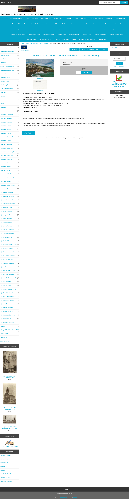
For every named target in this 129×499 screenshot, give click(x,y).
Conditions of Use (5, 462)
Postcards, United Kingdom (46, 39)
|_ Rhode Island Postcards (9, 293)
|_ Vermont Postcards (9, 307)
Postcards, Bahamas (120, 24)
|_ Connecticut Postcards (9, 203)
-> (9, 189)
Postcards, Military (74, 34)
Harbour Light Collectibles (96, 18)
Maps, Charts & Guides (37, 24)
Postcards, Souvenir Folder (116, 34)
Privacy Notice (4, 459)
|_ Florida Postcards (9, 211)
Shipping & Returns (5, 455)
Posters (74, 39)
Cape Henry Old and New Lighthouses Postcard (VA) (9, 427)
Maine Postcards (44, 43)
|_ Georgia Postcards (9, 215)
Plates (72, 24)
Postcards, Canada (32, 29)
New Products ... (5, 337)
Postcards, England (57, 29)
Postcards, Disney (44, 29)
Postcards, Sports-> (9, 181)
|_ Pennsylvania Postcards (9, 289)
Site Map (2, 470)
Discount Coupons (5, 477)
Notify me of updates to (119, 84)
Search (119, 53)
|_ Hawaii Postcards (9, 218)
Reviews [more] (10, 436)
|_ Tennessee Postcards (9, 300)
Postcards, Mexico (61, 34)
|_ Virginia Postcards (9, 311)
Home (3, 2)
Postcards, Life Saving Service (17, 34)
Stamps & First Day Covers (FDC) (87, 39)
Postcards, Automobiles (106, 24)
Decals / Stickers (58, 18)
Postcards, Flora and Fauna (73, 29)
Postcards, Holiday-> (9, 144)
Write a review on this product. (9, 446)
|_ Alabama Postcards (9, 192)
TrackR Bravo (102, 39)
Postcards (80, 24)
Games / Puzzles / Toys (80, 18)
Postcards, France (87, 29)
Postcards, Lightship (48, 34)
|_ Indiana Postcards (9, 226)
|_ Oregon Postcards (9, 285)
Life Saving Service (23, 24)
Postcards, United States (32, 43)
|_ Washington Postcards (9, 315)
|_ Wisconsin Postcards (9, 322)
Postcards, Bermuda (18, 29)
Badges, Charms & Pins (31, 18)
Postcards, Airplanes (91, 24)
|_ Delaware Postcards (9, 207)
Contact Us (3, 466)
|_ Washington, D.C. (9, 318)
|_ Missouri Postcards (9, 259)
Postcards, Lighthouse (34, 34)
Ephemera (68, 18)
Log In (9, 2)
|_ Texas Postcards (9, 304)
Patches (57, 24)
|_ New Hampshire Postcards (9, 267)
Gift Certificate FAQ (5, 474)
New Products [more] (9, 346)
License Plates (11, 24)
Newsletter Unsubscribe (6, 481)
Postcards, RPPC (86, 34)
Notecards (49, 24)
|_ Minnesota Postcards (9, 252)
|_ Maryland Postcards (9, 241)
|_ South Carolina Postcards (9, 296)
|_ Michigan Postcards (9, 248)
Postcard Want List (115, 48)
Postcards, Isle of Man (114, 29)
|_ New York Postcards (9, 274)
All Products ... (4, 341)
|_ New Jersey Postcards (9, 270)
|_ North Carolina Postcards (9, 278)
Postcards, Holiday (100, 29)
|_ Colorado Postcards (9, 200)
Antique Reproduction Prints (15, 18)
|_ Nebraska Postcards (9, 263)
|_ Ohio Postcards (9, 281)
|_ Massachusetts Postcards (9, 244)
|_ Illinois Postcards (9, 222)
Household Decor (120, 18)
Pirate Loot (65, 24)
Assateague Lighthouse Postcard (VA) (9, 376)
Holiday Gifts (109, 18)
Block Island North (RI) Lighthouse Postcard (9, 408)
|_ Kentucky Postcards (9, 229)
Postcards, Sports (31, 39)
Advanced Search (119, 66)
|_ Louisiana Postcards (9, 233)
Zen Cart (75, 497)
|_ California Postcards (9, 196)
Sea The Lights (63, 497)
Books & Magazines (46, 18)
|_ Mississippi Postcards (9, 255)
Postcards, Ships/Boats (100, 34)
